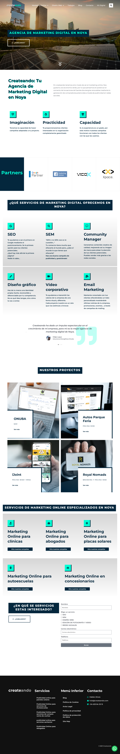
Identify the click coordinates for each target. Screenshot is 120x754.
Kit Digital (101, 5)
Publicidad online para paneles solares (46, 699)
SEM (50, 234)
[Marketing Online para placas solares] (87, 523)
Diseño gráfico (22, 284)
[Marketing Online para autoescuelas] (11, 568)
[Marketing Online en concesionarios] (68, 568)
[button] (111, 5)
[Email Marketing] (87, 276)
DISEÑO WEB (68, 620)
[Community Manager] (87, 226)
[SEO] (11, 226)
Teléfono (64, 637)
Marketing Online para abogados (57, 536)
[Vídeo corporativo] (49, 276)
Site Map (66, 721)
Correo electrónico (68, 629)
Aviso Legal (67, 706)
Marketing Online (39, 5)
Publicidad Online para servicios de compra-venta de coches (46, 714)
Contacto (89, 5)
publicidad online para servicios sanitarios (46, 721)
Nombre (64, 604)
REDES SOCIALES (70, 625)
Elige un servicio (68, 612)
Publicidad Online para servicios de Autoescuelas (46, 706)
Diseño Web (57, 5)
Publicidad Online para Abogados (46, 727)
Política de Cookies (71, 702)
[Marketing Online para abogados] (49, 523)
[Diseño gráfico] (11, 276)
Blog (80, 5)
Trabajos (71, 5)
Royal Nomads (94, 474)
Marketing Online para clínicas (19, 536)
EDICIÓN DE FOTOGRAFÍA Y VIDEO (77, 623)
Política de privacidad (72, 711)
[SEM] (49, 226)
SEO (12, 234)
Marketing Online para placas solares (97, 536)
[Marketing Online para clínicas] (11, 523)
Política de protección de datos (72, 716)
